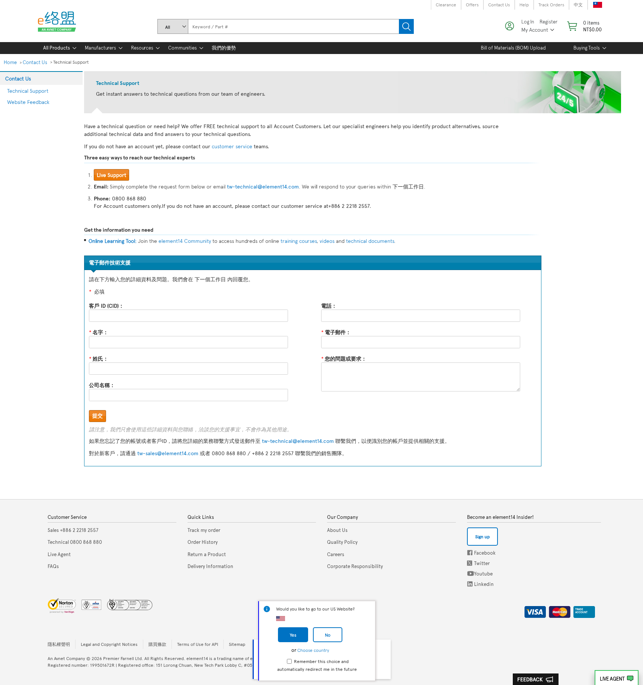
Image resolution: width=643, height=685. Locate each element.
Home (10, 62)
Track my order (204, 530)
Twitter (470, 563)
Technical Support (27, 90)
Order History (203, 542)
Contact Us (499, 4)
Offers (472, 4)
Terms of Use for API (197, 644)
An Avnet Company (66, 658)
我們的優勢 (224, 47)
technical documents (370, 240)
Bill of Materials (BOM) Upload (513, 47)
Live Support (111, 174)
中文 (578, 4)
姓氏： (98, 358)
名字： (98, 332)
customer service (232, 146)
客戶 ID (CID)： (106, 305)
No (327, 635)
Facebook (470, 552)
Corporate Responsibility (355, 566)
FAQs (53, 566)
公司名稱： (102, 385)
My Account (534, 29)
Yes (293, 635)
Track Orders (551, 4)
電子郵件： (336, 332)
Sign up (482, 536)
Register (548, 22)
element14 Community (185, 240)
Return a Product (207, 554)
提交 (97, 416)
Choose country (313, 650)
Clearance (446, 4)
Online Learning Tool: (113, 240)
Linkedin (470, 584)
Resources (142, 47)
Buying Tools (586, 47)
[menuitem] (56, 48)
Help (524, 4)
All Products (56, 47)
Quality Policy (342, 542)
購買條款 (157, 644)
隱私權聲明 (59, 644)
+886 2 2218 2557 (73, 530)
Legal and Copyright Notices (109, 644)
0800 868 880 (75, 542)
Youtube (470, 573)
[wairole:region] (584, 26)
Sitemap (237, 644)
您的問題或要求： (344, 358)
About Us (337, 530)
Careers (335, 554)
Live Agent (612, 678)
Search (406, 26)
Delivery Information (210, 566)
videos (326, 240)
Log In (527, 22)
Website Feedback (28, 101)
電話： (329, 305)
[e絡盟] (60, 23)
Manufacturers (100, 47)
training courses (299, 240)
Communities (182, 47)
